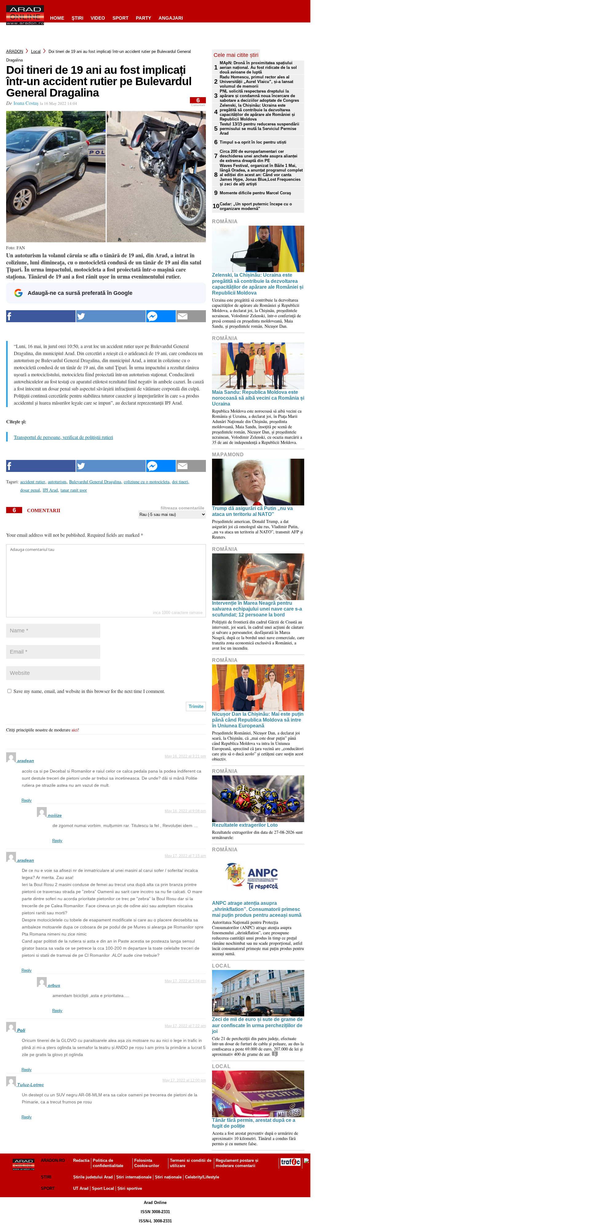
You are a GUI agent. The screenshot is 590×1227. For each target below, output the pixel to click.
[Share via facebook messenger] (161, 316)
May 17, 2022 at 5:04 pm (185, 981)
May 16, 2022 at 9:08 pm (185, 811)
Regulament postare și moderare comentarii (237, 1163)
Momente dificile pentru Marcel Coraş (255, 193)
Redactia (81, 1160)
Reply (27, 800)
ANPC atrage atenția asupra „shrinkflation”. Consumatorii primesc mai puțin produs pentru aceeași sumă (256, 908)
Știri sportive (129, 1188)
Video (98, 18)
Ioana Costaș (26, 103)
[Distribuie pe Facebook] (41, 316)
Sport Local (103, 1188)
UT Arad (80, 1188)
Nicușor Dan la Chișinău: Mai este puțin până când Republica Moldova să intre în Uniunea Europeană (258, 719)
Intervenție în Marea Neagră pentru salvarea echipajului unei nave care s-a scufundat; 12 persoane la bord (257, 608)
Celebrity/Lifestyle (202, 1177)
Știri (46, 1177)
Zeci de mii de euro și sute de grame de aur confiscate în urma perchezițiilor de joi (257, 1025)
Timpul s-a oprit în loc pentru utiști (253, 142)
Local (36, 51)
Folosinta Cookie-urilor (146, 1163)
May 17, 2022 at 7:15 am (185, 856)
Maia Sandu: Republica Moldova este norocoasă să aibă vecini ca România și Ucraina (258, 398)
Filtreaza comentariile (182, 508)
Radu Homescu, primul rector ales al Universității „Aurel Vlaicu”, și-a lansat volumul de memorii (256, 82)
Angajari (171, 18)
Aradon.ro (53, 1160)
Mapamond (228, 454)
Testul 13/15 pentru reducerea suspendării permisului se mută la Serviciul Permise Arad (259, 129)
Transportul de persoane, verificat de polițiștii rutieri (63, 437)
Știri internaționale (133, 1177)
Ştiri (77, 18)
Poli (21, 1030)
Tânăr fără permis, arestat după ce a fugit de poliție (253, 1123)
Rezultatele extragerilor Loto (245, 825)
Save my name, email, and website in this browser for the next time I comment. (89, 691)
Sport (120, 18)
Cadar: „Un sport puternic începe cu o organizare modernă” (256, 206)
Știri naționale (168, 1177)
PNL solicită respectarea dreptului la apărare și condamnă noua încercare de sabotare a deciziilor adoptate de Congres (259, 96)
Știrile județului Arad (93, 1177)
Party (143, 18)
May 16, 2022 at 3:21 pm (185, 756)
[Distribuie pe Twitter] (111, 316)
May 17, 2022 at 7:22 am (185, 1026)
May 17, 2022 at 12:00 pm (184, 1080)
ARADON (14, 51)
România (225, 221)
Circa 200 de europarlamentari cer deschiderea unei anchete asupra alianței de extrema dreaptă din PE (258, 156)
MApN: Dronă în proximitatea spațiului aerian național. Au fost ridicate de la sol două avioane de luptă (258, 67)
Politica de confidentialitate (108, 1163)
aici (75, 730)
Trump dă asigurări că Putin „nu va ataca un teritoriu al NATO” (252, 511)
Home (57, 18)
